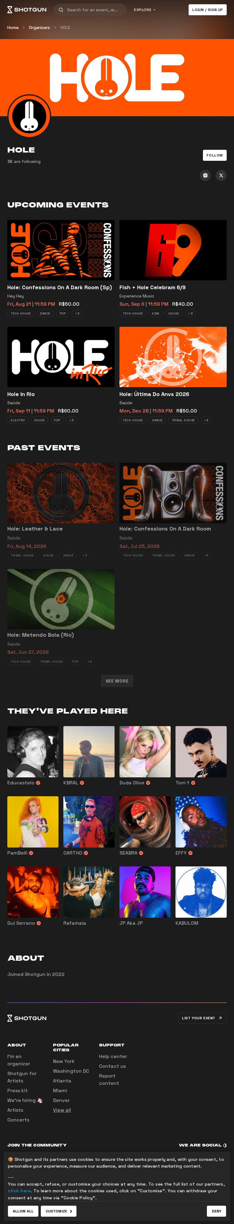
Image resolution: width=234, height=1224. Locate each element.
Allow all (23, 1211)
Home (13, 27)
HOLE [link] (65, 27)
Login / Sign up (207, 9)
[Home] (26, 9)
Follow (215, 155)
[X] (221, 175)
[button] (215, 155)
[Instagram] (205, 175)
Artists (15, 1110)
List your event (198, 1018)
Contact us (112, 1066)
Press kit (17, 1090)
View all (62, 1110)
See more (117, 681)
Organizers (39, 27)
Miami (60, 1090)
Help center (113, 1056)
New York (64, 1061)
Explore (142, 9)
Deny (216, 1211)
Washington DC (71, 1071)
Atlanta (62, 1081)
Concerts (18, 1120)
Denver (61, 1100)
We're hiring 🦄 (25, 1100)
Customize (56, 1211)
